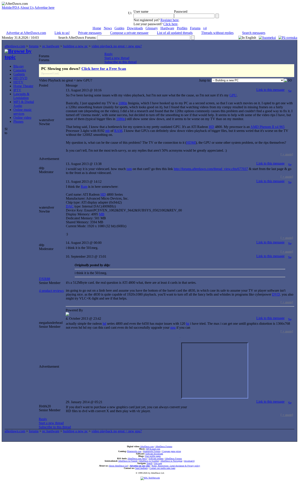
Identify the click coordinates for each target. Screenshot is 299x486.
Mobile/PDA (10, 7)
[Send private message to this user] (290, 90)
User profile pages (153, 456)
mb (107, 131)
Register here (169, 20)
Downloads (135, 28)
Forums (195, 28)
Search (149, 463)
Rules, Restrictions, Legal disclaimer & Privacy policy (176, 466)
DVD (276, 294)
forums (34, 46)
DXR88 (44, 279)
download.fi (189, 461)
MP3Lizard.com (153, 449)
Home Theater (23, 86)
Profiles (182, 28)
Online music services (22, 111)
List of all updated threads (175, 33)
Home (97, 28)
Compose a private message (129, 33)
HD (211, 127)
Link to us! (62, 33)
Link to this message (270, 90)
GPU (233, 95)
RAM (118, 131)
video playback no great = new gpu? (116, 46)
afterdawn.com (15, 46)
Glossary (152, 28)
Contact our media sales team (162, 468)
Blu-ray (18, 66)
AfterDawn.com (147, 446)
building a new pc (75, 46)
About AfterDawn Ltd (118, 466)
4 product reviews (51, 291)
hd (104, 323)
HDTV (18, 82)
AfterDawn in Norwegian (171, 461)
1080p (122, 103)
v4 (205, 28)
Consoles (19, 70)
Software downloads (154, 453)
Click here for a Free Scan (103, 68)
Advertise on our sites (140, 466)
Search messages (253, 33)
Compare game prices (171, 451)
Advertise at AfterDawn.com (26, 33)
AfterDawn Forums (163, 446)
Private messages (90, 33)
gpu (173, 327)
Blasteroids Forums (151, 451)
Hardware (167, 28)
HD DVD (20, 78)
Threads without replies (217, 33)
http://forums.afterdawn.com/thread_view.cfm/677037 (211, 169)
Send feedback (141, 468)
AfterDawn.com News (137, 458)
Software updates (156, 458)
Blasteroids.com (134, 451)
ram (129, 169)
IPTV (17, 90)
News (108, 28)
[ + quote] (287, 154)
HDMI (191, 142)
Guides (119, 28)
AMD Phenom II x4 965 (267, 127)
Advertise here (44, 7)
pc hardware (50, 46)
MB (101, 214)
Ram (84, 186)
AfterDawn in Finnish (127, 461)
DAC (70, 206)
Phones (18, 121)
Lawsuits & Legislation (21, 96)
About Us (27, 7)
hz (187, 323)
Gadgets (19, 74)
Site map (158, 463)
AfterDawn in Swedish (149, 461)
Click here (170, 24)
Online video (22, 117)
